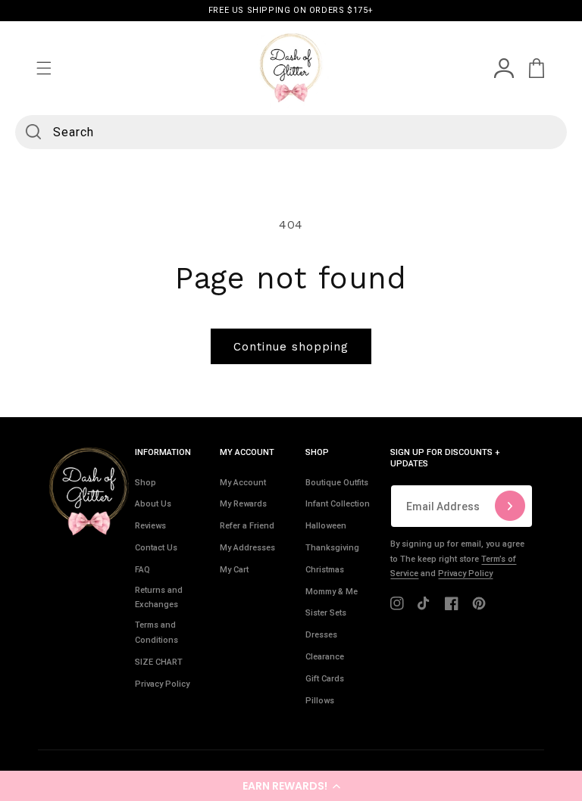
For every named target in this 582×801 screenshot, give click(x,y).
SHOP (317, 452)
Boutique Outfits (336, 483)
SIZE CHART (159, 662)
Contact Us (156, 548)
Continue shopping (291, 347)
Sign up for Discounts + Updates (445, 457)
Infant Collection (337, 504)
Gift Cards (324, 679)
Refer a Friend (247, 526)
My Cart (234, 570)
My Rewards (243, 504)
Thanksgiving (332, 548)
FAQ (142, 570)
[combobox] (291, 132)
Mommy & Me (331, 592)
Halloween (325, 526)
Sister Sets (325, 613)
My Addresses (247, 548)
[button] (291, 786)
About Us (153, 504)
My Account (243, 483)
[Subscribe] (510, 506)
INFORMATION (163, 452)
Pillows (319, 701)
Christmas (324, 570)
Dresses (321, 635)
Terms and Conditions (156, 632)
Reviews (150, 526)
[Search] (33, 131)
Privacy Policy (162, 684)
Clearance (324, 657)
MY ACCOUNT (247, 452)
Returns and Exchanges (159, 597)
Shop (145, 483)
